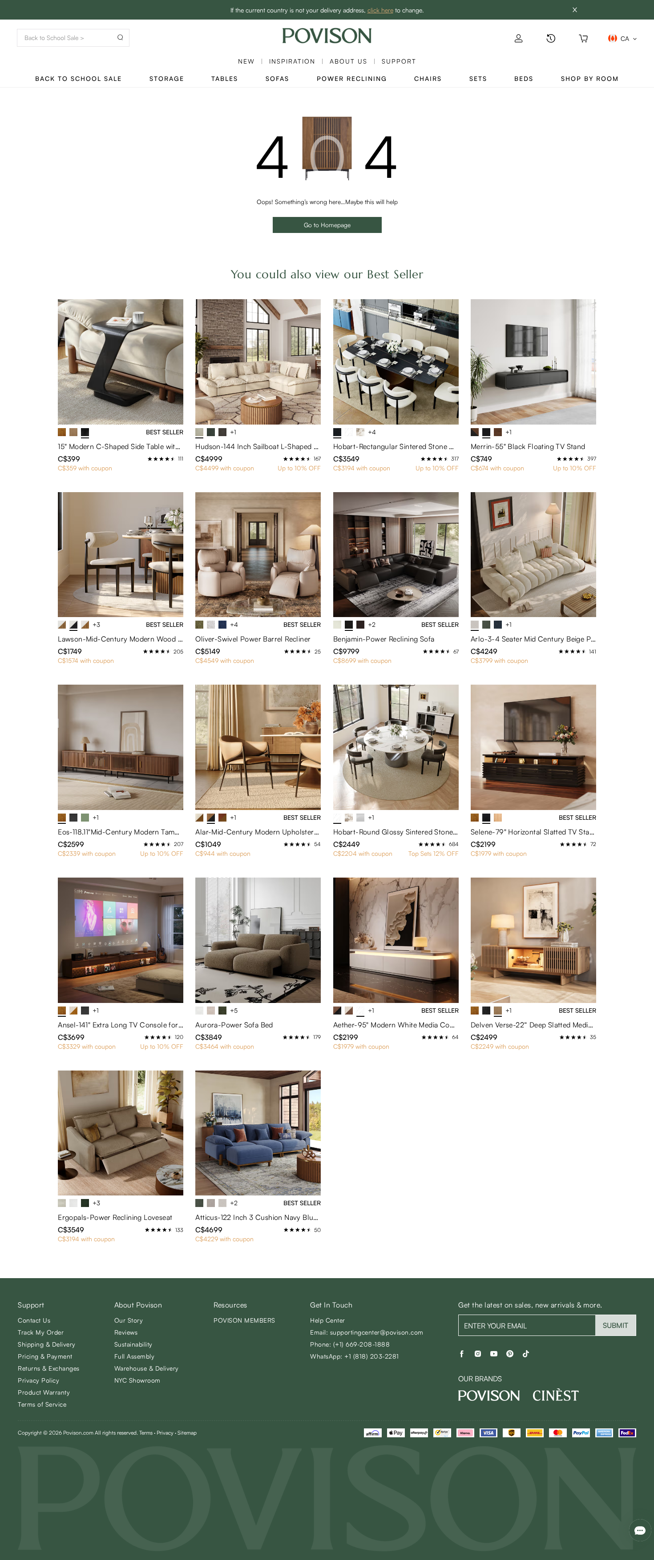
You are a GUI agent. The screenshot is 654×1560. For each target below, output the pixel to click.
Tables (224, 78)
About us (348, 61)
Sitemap (187, 1432)
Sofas (277, 78)
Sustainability (133, 1344)
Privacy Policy (38, 1380)
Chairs (428, 78)
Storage (166, 78)
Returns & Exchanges (49, 1368)
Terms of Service (42, 1404)
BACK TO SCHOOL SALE (78, 78)
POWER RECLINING (352, 78)
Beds (523, 78)
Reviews (126, 1332)
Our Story (128, 1320)
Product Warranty (44, 1392)
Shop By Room (590, 78)
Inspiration (292, 61)
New (246, 61)
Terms (146, 1432)
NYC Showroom (137, 1380)
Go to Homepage (327, 225)
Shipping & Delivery (47, 1344)
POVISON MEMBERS (244, 1320)
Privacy (165, 1432)
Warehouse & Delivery (146, 1368)
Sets (478, 78)
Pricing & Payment (45, 1356)
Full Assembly (134, 1356)
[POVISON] (489, 1395)
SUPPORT (399, 61)
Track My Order (41, 1332)
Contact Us (34, 1320)
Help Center (327, 1320)
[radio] (150, 459)
